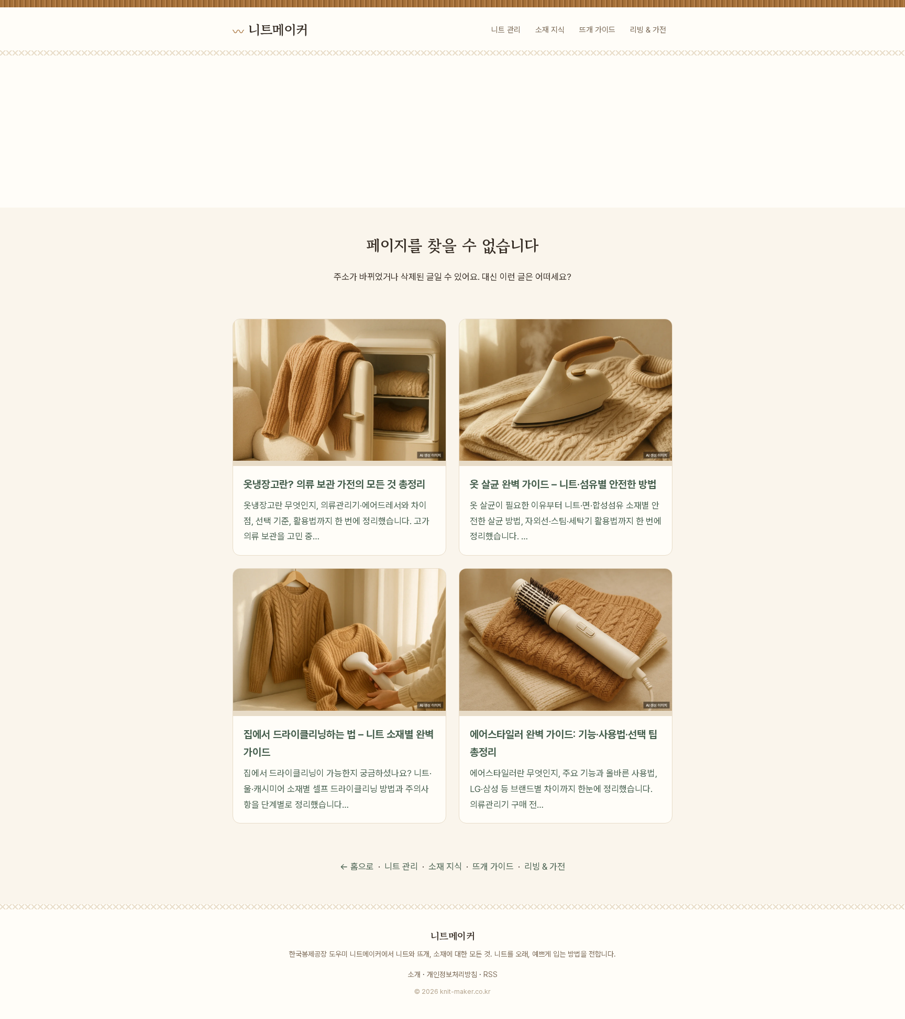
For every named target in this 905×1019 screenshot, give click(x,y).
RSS (490, 974)
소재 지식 (550, 30)
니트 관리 (506, 30)
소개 (414, 974)
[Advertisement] (452, 134)
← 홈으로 (357, 866)
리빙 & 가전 (648, 30)
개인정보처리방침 (452, 974)
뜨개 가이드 (597, 30)
